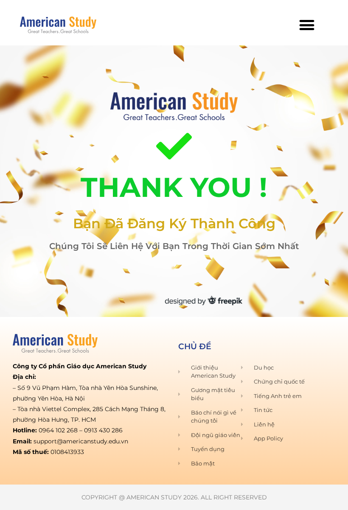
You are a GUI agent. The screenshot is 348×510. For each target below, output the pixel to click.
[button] (307, 25)
